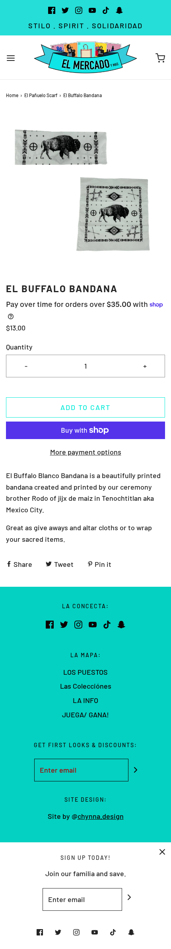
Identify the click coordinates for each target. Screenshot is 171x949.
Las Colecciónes (85, 685)
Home (12, 95)
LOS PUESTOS (85, 672)
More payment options (85, 451)
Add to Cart (85, 407)
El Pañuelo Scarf (40, 95)
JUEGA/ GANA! (85, 714)
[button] (85, 190)
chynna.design (101, 816)
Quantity (19, 346)
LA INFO (85, 700)
